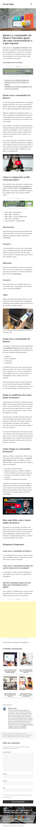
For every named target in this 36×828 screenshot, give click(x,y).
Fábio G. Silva (20, 733)
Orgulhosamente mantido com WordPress (13, 826)
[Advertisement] (18, 619)
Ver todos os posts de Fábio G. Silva (16, 727)
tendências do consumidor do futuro (20, 736)
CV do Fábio (8, 4)
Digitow (11, 726)
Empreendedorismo (7, 735)
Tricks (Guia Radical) (28, 724)
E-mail (5, 781)
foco (22, 386)
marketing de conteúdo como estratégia (16, 186)
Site (4, 788)
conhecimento (16, 274)
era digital (8, 736)
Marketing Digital (17, 735)
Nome (5, 774)
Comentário (7, 752)
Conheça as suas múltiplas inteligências (17, 80)
